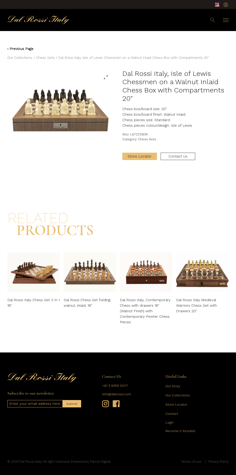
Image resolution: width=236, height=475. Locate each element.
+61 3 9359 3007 (115, 385)
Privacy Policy (219, 461)
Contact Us (177, 156)
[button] (106, 77)
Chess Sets (45, 58)
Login (169, 422)
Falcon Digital (100, 461)
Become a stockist (180, 431)
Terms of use (191, 461)
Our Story (172, 386)
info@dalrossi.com (116, 394)
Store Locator (140, 156)
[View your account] (226, 5)
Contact (171, 413)
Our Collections (19, 58)
